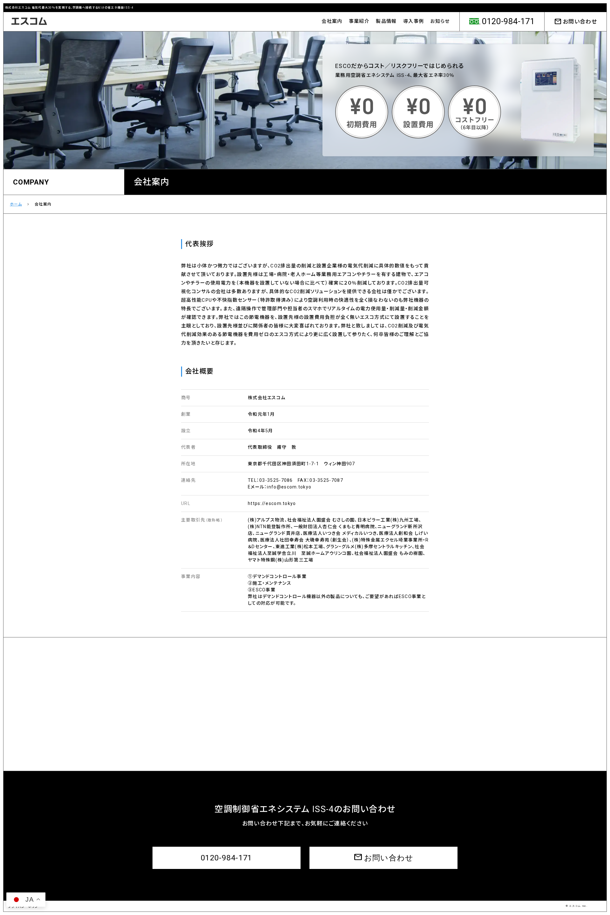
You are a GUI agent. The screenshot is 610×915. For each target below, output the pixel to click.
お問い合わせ (575, 21)
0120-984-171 (226, 857)
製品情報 (386, 21)
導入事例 (413, 21)
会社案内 (332, 21)
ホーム (16, 204)
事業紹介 (359, 21)
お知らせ (440, 21)
